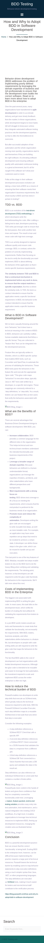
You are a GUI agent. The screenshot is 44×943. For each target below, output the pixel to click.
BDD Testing (22, 4)
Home (3, 37)
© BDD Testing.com (9, 939)
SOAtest (10, 882)
